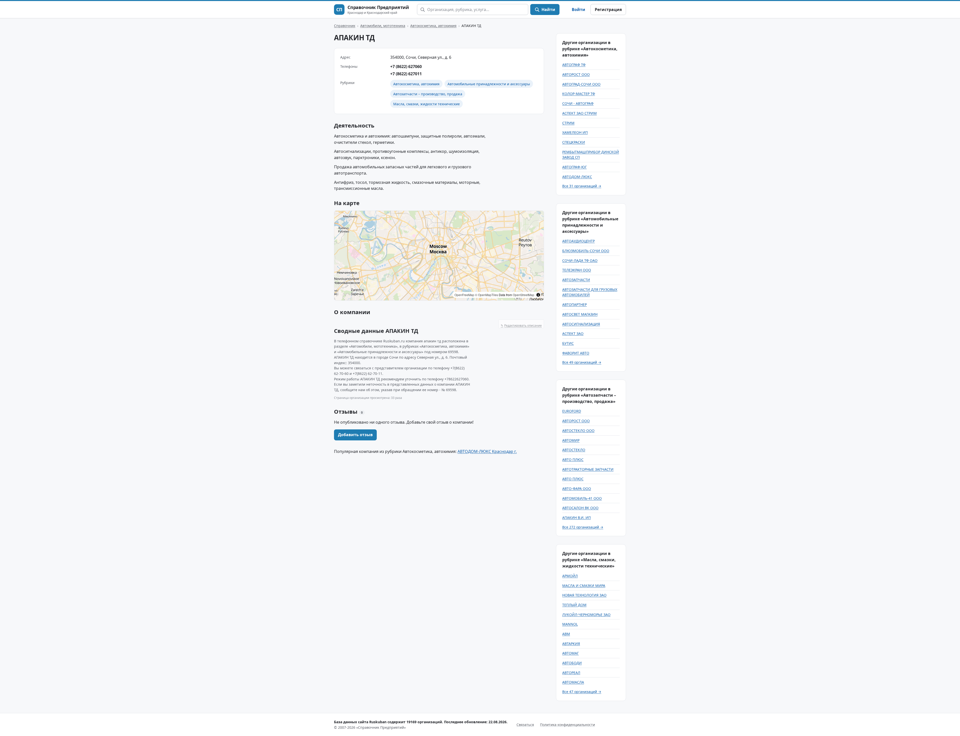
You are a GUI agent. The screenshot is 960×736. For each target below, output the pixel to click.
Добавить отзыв (355, 434)
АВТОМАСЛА (573, 682)
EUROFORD (571, 411)
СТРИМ (568, 123)
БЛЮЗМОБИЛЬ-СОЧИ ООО (585, 250)
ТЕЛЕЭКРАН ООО (576, 270)
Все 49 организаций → (581, 362)
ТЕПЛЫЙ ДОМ (574, 604)
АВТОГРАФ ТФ (574, 64)
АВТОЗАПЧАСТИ (576, 279)
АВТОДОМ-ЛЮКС (577, 176)
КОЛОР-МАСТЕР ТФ (578, 93)
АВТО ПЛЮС (573, 459)
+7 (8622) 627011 (406, 74)
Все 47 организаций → (581, 691)
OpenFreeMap (464, 295)
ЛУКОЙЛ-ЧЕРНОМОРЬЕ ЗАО (586, 614)
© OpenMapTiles (486, 295)
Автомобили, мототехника (382, 25)
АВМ (566, 633)
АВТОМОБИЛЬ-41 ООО (582, 498)
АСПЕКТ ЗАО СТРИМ (579, 113)
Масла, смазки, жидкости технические (426, 104)
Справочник (344, 25)
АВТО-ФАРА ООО (576, 488)
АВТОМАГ (570, 653)
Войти (578, 9)
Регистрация (608, 9)
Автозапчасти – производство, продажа (427, 94)
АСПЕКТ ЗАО (573, 333)
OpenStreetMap (523, 295)
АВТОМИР (571, 440)
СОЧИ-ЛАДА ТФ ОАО (580, 260)
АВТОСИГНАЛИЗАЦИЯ (581, 324)
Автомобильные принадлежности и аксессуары (489, 84)
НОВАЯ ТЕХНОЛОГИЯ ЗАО (584, 595)
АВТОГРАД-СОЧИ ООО (581, 84)
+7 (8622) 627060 (406, 66)
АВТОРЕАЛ (571, 672)
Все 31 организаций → (581, 186)
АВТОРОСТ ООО (576, 74)
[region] (439, 255)
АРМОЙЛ (570, 575)
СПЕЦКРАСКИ (573, 142)
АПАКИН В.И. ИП (576, 517)
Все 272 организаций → (582, 527)
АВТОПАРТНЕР (574, 304)
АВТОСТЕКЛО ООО (578, 430)
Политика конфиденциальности (567, 724)
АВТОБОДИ (572, 662)
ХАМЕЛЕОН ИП (575, 132)
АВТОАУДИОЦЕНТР (578, 241)
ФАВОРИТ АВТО (575, 353)
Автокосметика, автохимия (433, 25)
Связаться (525, 724)
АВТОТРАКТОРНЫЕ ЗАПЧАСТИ (588, 469)
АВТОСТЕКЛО (573, 449)
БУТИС (568, 343)
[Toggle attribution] (538, 295)
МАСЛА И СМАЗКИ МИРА (583, 585)
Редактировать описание (521, 325)
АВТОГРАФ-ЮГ (574, 167)
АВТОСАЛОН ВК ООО (580, 507)
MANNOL (570, 624)
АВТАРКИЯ (571, 643)
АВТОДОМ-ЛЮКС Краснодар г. (487, 451)
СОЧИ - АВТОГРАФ (578, 103)
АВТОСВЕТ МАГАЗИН (580, 314)
